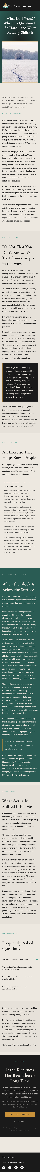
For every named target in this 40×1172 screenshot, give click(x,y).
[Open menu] (37, 5)
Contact (21, 1162)
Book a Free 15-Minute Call (20, 1115)
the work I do (12, 719)
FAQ (16, 1162)
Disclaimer (10, 1162)
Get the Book (19, 1121)
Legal (4, 1162)
